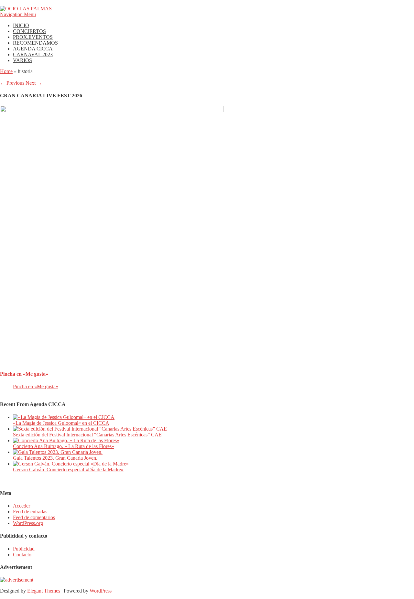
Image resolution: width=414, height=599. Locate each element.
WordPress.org (28, 523)
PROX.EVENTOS (33, 37)
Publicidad (24, 548)
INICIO (21, 25)
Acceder (21, 505)
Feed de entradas (30, 511)
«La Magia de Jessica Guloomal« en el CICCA (61, 423)
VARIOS (22, 60)
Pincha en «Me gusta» (24, 374)
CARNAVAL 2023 (33, 54)
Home (6, 71)
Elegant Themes (43, 591)
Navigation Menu (18, 14)
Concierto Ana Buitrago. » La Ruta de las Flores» (63, 446)
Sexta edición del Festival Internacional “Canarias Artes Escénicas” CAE (87, 434)
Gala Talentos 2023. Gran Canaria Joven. (55, 458)
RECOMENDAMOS (35, 43)
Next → (34, 83)
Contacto (22, 554)
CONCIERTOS (29, 31)
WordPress (101, 591)
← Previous (12, 83)
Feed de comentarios (34, 517)
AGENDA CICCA (33, 48)
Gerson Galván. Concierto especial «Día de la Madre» (68, 469)
